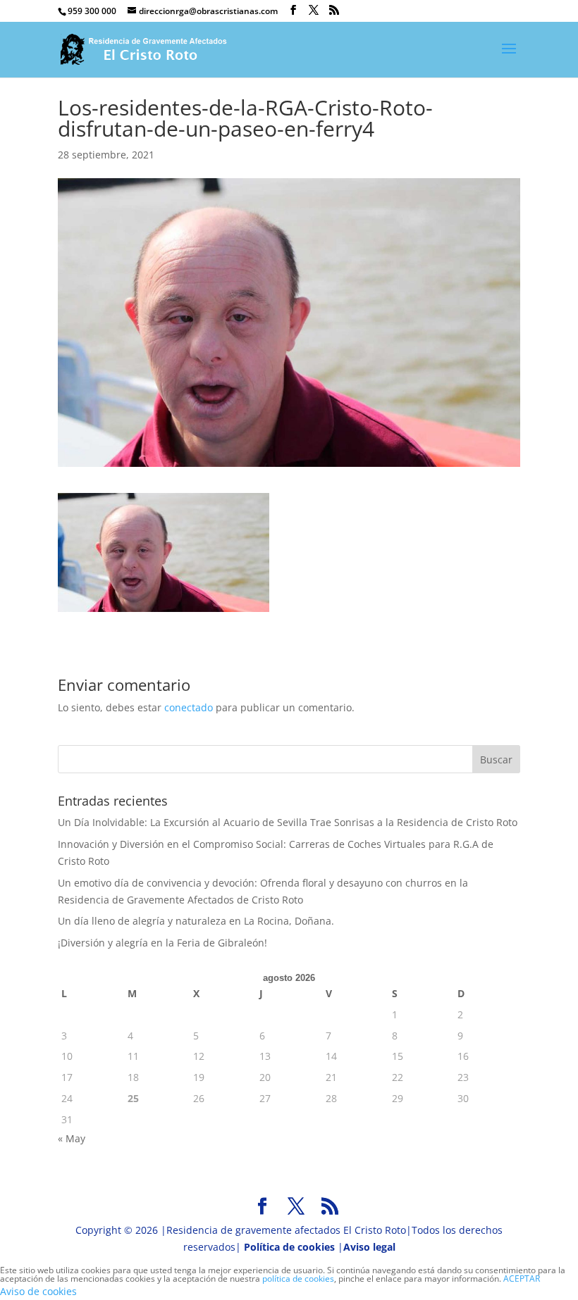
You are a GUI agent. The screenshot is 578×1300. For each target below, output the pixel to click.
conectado (188, 707)
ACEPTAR (521, 1279)
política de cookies (298, 1279)
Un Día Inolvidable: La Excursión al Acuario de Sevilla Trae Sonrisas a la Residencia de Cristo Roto (287, 822)
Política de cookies (289, 1247)
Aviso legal (369, 1247)
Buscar (496, 759)
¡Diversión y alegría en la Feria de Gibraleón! (162, 942)
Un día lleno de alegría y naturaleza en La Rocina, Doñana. (196, 920)
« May (71, 1138)
